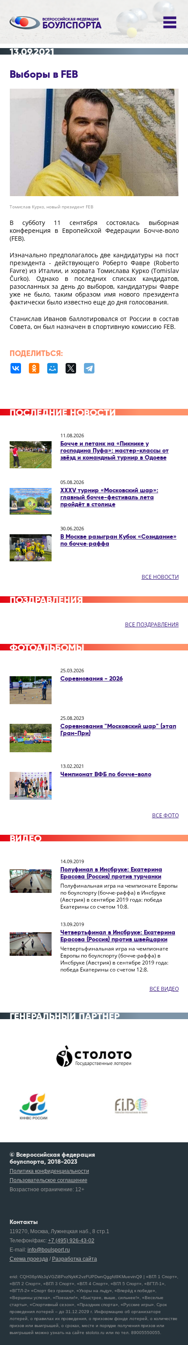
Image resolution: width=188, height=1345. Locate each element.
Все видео (164, 988)
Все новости (160, 577)
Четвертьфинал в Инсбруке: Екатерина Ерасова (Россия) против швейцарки (117, 935)
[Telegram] (89, 368)
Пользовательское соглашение (48, 1180)
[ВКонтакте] (15, 368)
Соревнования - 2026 (91, 678)
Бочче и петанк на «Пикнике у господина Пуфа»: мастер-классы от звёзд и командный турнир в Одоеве (114, 450)
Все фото (165, 815)
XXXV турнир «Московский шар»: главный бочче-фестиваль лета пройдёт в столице (109, 497)
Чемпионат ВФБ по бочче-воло (105, 774)
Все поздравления (152, 624)
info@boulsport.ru (49, 1250)
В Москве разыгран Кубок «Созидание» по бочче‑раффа (118, 539)
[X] (71, 368)
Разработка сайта (74, 1259)
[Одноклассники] (34, 368)
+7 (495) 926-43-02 (71, 1241)
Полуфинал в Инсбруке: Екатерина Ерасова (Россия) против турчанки (111, 872)
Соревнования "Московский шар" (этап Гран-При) (118, 729)
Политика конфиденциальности (49, 1171)
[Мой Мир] (52, 368)
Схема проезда (29, 1259)
